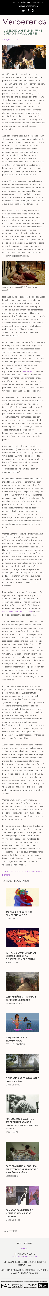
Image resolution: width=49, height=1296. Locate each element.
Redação (22, 2)
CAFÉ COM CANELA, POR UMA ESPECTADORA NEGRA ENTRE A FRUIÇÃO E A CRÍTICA (22, 1169)
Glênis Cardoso (13, 962)
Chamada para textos (28, 6)
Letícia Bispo (12, 1176)
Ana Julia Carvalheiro (15, 1044)
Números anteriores (35, 2)
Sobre (15, 2)
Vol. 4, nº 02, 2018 (10, 39)
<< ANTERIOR (10, 1231)
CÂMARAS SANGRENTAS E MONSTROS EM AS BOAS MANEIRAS (19, 1213)
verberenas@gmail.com (24, 1257)
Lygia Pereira (12, 1132)
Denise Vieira (12, 918)
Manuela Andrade (14, 1003)
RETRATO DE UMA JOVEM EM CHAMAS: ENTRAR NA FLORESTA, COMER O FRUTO (21, 956)
